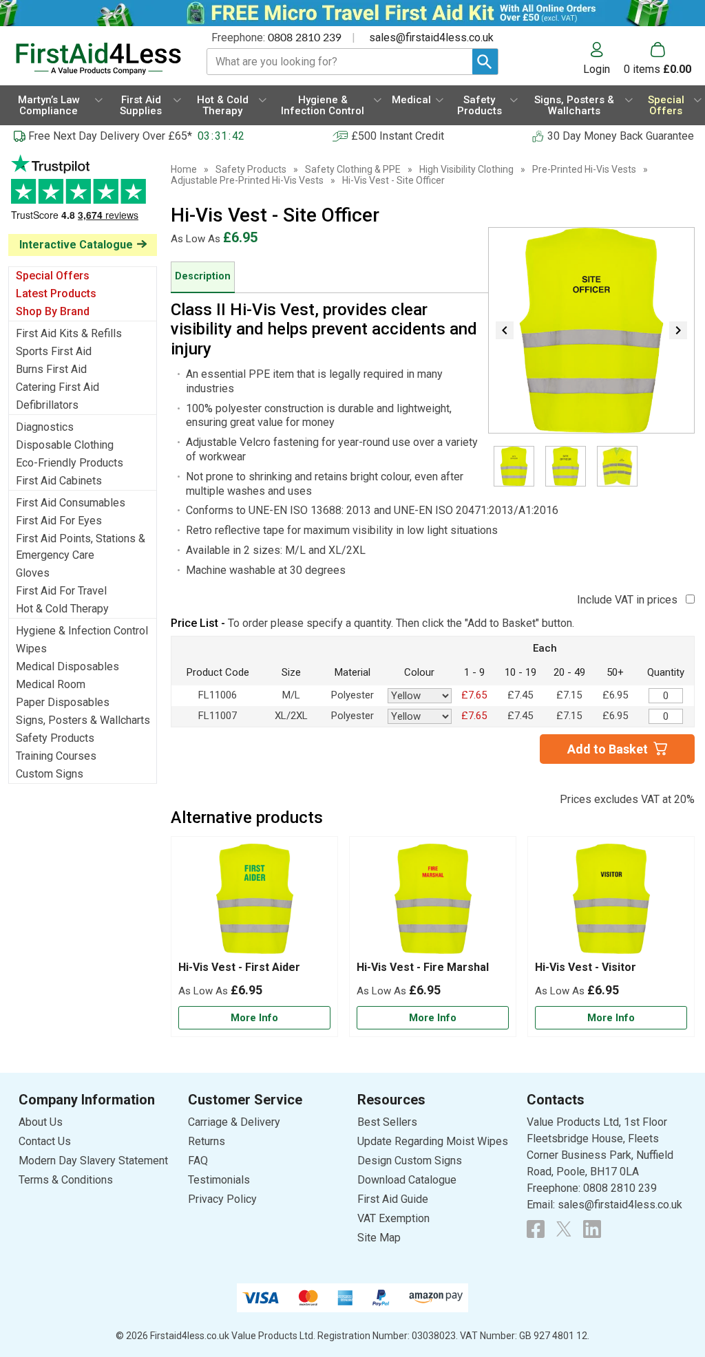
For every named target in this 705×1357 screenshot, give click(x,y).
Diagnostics (45, 427)
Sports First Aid (54, 351)
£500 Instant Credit (397, 135)
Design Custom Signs (409, 1160)
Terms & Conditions (66, 1179)
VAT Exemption (393, 1218)
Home (184, 169)
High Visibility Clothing (466, 169)
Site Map (379, 1237)
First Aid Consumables (70, 502)
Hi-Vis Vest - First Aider (239, 967)
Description (203, 276)
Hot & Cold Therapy (62, 608)
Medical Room (50, 684)
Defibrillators (47, 405)
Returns (206, 1141)
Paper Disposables (62, 702)
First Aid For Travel (61, 590)
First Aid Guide (392, 1199)
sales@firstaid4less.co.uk (431, 37)
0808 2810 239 (304, 37)
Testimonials (82, 194)
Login (596, 69)
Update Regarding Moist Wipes (432, 1141)
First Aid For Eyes (59, 520)
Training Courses (56, 755)
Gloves (33, 572)
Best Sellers (387, 1122)
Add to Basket (607, 749)
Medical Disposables (67, 666)
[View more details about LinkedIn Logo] (592, 1229)
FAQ (198, 1160)
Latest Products (56, 293)
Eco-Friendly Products (69, 462)
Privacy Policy (222, 1199)
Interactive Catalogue (76, 244)
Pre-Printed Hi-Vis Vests (584, 169)
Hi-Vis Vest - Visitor (585, 967)
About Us (41, 1122)
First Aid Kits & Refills (69, 333)
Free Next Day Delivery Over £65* (110, 135)
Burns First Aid (51, 369)
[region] (254, 902)
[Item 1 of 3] (591, 330)
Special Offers (53, 275)
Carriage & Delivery (234, 1122)
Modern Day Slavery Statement (93, 1160)
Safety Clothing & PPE (353, 169)
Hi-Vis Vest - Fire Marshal (423, 967)
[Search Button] (485, 61)
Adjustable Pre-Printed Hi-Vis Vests (247, 180)
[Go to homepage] (98, 59)
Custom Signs (49, 773)
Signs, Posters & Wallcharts (83, 720)
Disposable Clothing (65, 444)
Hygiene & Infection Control (82, 630)
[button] (603, 58)
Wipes (31, 648)
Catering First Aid (57, 387)
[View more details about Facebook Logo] (536, 1229)
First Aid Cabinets (59, 480)
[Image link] (564, 1229)
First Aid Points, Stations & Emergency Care (80, 547)
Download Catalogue (406, 1179)
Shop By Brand (53, 311)
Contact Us (45, 1141)
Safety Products (55, 738)
